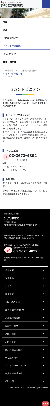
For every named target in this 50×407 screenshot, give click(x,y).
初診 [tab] (5, 22)
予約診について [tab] (10, 38)
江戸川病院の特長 (13, 349)
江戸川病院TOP (10, 70)
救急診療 (9, 270)
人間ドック (10, 341)
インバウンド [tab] (9, 54)
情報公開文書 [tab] (9, 62)
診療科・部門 (11, 325)
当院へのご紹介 (12, 302)
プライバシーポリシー (16, 365)
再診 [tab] (5, 30)
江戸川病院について (14, 310)
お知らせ (9, 286)
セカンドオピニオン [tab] (12, 45)
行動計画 (9, 381)
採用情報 (9, 294)
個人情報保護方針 (13, 373)
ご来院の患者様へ (28, 70)
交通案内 (9, 278)
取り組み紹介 (11, 357)
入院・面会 (10, 333)
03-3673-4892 (23, 155)
